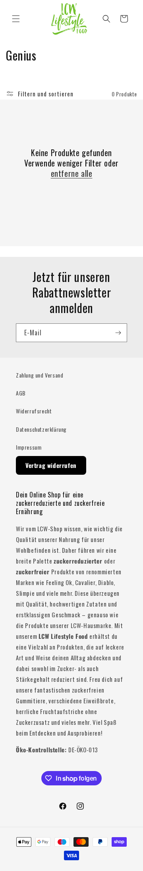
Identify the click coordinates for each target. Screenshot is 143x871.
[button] (16, 18)
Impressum (28, 447)
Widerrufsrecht (34, 411)
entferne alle (72, 173)
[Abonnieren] (118, 332)
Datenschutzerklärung (41, 429)
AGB (21, 393)
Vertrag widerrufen (51, 465)
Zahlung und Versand (39, 375)
